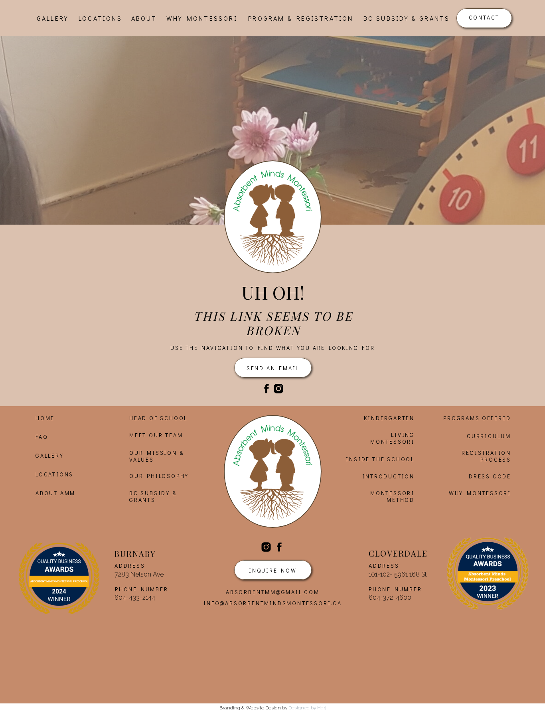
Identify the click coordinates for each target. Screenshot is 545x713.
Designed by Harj (307, 708)
